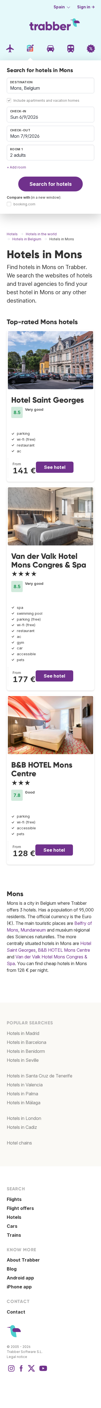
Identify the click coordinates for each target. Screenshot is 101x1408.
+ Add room (16, 167)
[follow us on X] (31, 1371)
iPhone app (19, 1287)
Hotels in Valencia (25, 1085)
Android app (20, 1278)
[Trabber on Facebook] (21, 1371)
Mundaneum (33, 930)
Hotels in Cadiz (22, 1127)
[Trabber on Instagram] (11, 1371)
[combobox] (50, 85)
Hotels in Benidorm (26, 1051)
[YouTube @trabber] (42, 1371)
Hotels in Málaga (23, 1102)
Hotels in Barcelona (26, 1042)
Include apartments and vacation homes (46, 100)
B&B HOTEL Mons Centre (41, 769)
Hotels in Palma (22, 1093)
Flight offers (20, 1208)
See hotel (54, 467)
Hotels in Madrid (23, 1033)
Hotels (14, 1217)
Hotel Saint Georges (47, 400)
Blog (12, 1269)
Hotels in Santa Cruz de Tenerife (39, 1076)
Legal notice (17, 1357)
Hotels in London (24, 1118)
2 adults (18, 155)
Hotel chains (19, 1143)
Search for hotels (50, 184)
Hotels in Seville (23, 1060)
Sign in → (86, 7)
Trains (14, 1235)
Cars (12, 1226)
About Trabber (23, 1260)
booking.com (24, 204)
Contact (16, 1312)
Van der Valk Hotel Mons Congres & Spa (48, 560)
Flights (14, 1199)
